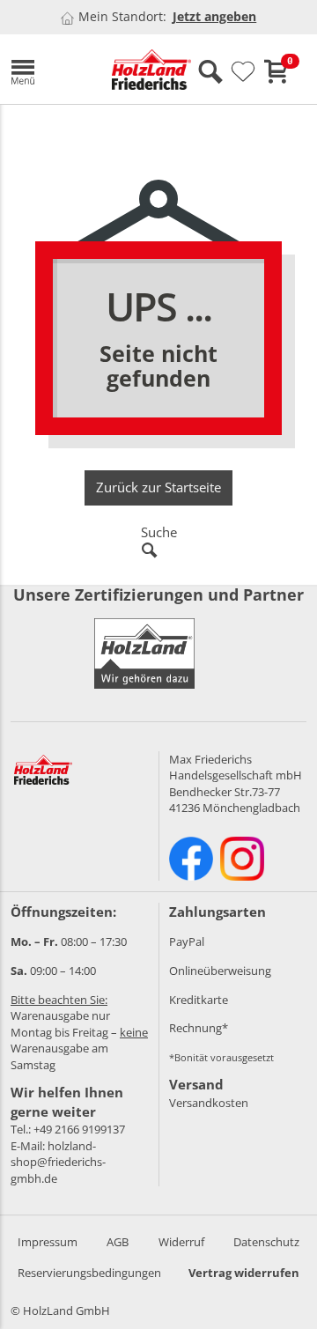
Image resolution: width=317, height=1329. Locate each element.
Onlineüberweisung (220, 970)
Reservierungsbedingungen (89, 1273)
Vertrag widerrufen (243, 1273)
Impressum (47, 1242)
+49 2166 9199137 (79, 1129)
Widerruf (181, 1242)
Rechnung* (198, 1028)
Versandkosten (208, 1103)
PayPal (186, 941)
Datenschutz (266, 1242)
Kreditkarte (198, 1000)
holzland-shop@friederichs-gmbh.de (58, 1162)
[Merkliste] (243, 72)
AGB (118, 1242)
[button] (48, 69)
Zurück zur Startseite (158, 487)
